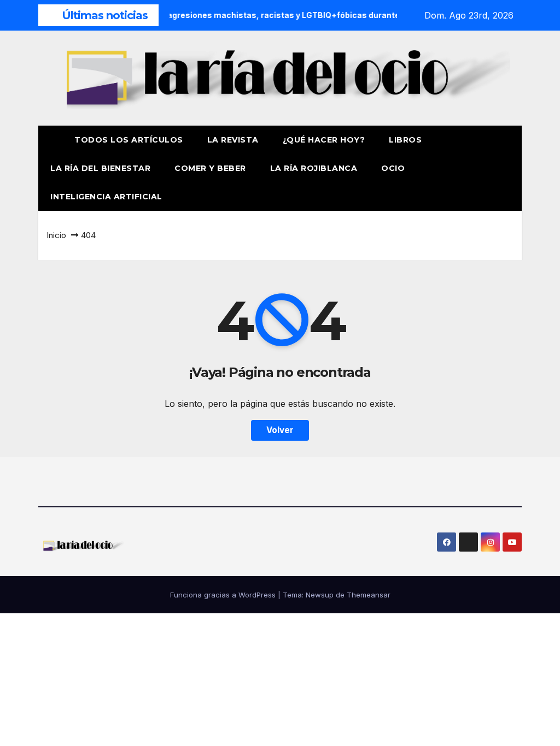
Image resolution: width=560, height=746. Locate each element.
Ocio (394, 168)
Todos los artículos (128, 140)
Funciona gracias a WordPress (224, 594)
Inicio (56, 235)
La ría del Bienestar (100, 168)
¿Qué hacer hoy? (324, 140)
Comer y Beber (210, 168)
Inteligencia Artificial (106, 197)
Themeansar (368, 594)
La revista (233, 140)
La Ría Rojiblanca (314, 168)
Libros (405, 140)
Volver (280, 430)
